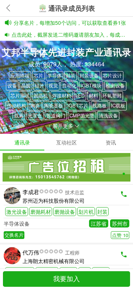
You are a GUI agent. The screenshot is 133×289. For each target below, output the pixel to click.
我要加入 (66, 279)
